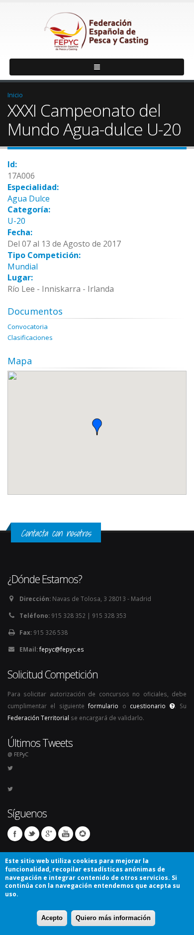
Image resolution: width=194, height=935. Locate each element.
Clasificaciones (30, 337)
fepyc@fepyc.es (61, 649)
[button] (97, 426)
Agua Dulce (28, 198)
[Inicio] (97, 29)
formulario (103, 706)
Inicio (15, 94)
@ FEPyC (17, 754)
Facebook (14, 833)
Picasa (82, 833)
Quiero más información (113, 918)
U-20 (16, 220)
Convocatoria (27, 326)
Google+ (48, 833)
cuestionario (149, 706)
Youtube (65, 833)
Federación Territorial (38, 718)
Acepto (52, 918)
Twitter (31, 833)
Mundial (22, 266)
